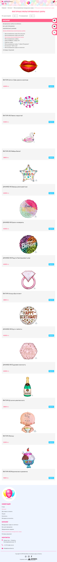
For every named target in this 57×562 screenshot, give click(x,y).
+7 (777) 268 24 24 (9, 545)
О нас (3, 507)
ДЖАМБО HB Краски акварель (13, 222)
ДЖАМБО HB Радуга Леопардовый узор (16, 258)
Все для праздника (9, 26)
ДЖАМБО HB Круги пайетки (12, 329)
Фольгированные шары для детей (14, 35)
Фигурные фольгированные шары (14, 37)
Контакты (4, 516)
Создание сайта (24, 559)
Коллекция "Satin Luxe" (11, 46)
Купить (51, 86)
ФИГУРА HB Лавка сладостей (13, 116)
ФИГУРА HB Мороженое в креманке (15, 472)
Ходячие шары (9, 42)
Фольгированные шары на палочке (14, 47)
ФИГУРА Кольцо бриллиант (12, 294)
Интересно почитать (7, 518)
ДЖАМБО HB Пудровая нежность (14, 365)
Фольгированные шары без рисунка (15, 33)
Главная (4, 8)
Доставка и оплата (7, 511)
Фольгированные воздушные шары (24, 8)
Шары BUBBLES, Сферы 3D (12, 40)
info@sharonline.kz (8, 1)
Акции (3, 514)
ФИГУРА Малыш (8, 436)
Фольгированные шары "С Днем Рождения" (17, 44)
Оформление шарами (9, 28)
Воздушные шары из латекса (12, 24)
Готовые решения (8, 50)
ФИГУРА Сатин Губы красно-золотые (15, 80)
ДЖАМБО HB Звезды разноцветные (15, 187)
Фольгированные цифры (12, 39)
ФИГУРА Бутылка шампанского (13, 400)
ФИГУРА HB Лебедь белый (12, 151)
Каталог (10, 8)
